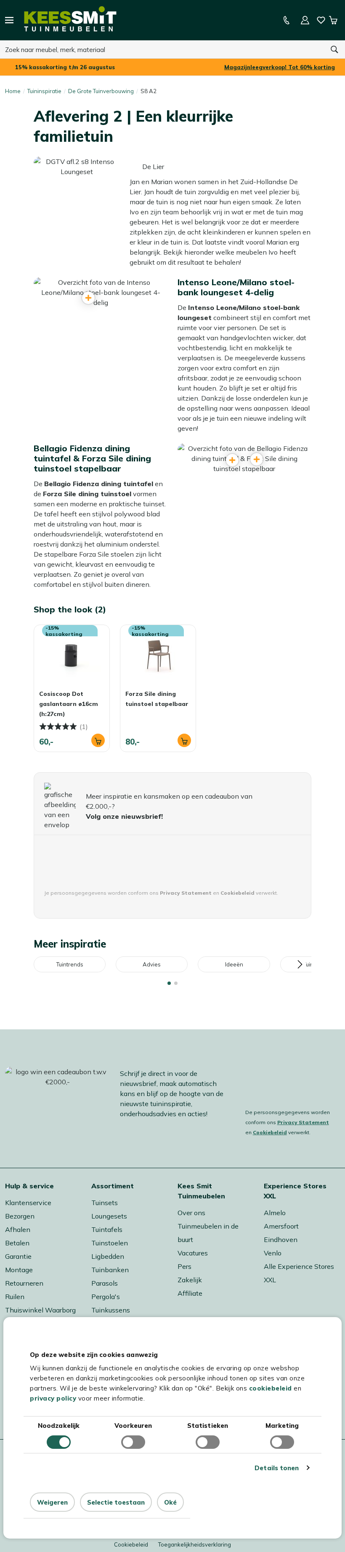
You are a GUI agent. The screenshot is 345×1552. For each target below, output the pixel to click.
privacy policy (53, 1398)
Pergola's (105, 1296)
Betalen (17, 1243)
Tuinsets (104, 1202)
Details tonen (277, 1468)
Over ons (191, 1212)
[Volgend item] (299, 964)
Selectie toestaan (116, 1502)
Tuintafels (106, 1229)
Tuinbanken (110, 1270)
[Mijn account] (305, 20)
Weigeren (52, 1502)
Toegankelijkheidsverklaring (194, 1544)
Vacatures (193, 1253)
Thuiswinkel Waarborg (40, 1310)
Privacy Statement (303, 1122)
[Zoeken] (334, 49)
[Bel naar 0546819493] (286, 20)
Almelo (275, 1212)
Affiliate (190, 1293)
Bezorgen (19, 1216)
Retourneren (24, 1283)
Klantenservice (28, 1202)
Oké (170, 1502)
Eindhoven (280, 1239)
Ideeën (234, 964)
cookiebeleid (270, 1388)
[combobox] (162, 49)
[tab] (169, 983)
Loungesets (109, 1216)
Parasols (104, 1283)
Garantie (18, 1256)
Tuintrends (69, 964)
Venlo (272, 1253)
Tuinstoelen (109, 1243)
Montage (19, 1270)
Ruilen (14, 1296)
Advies (152, 964)
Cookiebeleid (270, 1132)
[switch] (133, 1442)
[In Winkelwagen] (98, 740)
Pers (184, 1266)
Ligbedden (107, 1256)
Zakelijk (190, 1280)
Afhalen (17, 1229)
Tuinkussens (110, 1310)
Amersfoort (281, 1226)
